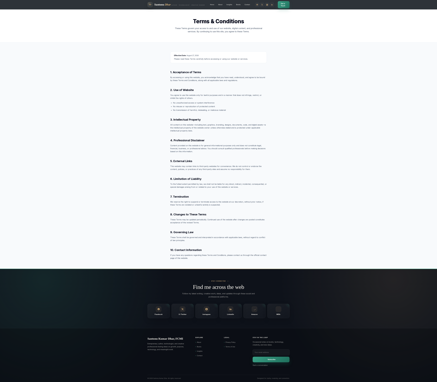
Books (238, 4)
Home (212, 4)
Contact (247, 4)
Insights (229, 4)
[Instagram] (267, 5)
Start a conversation (260, 365)
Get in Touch (283, 5)
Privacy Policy (230, 342)
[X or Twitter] (262, 5)
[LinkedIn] (272, 5)
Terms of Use (230, 347)
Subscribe (272, 359)
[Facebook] (257, 5)
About (220, 4)
